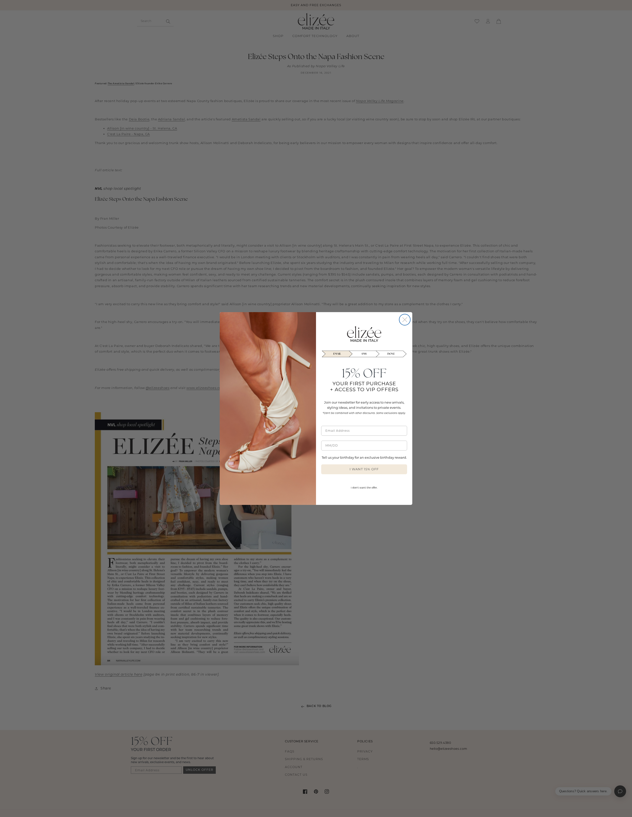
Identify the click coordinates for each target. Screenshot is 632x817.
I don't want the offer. (364, 487)
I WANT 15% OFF (364, 469)
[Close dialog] (404, 319)
